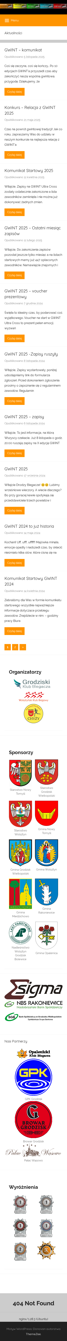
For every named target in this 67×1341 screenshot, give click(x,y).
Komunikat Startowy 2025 (28, 170)
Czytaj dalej (14, 91)
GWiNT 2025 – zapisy (24, 416)
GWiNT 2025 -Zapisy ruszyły (31, 354)
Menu (15, 20)
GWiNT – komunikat (23, 50)
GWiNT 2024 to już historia (29, 526)
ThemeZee (33, 1334)
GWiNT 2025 (16, 468)
